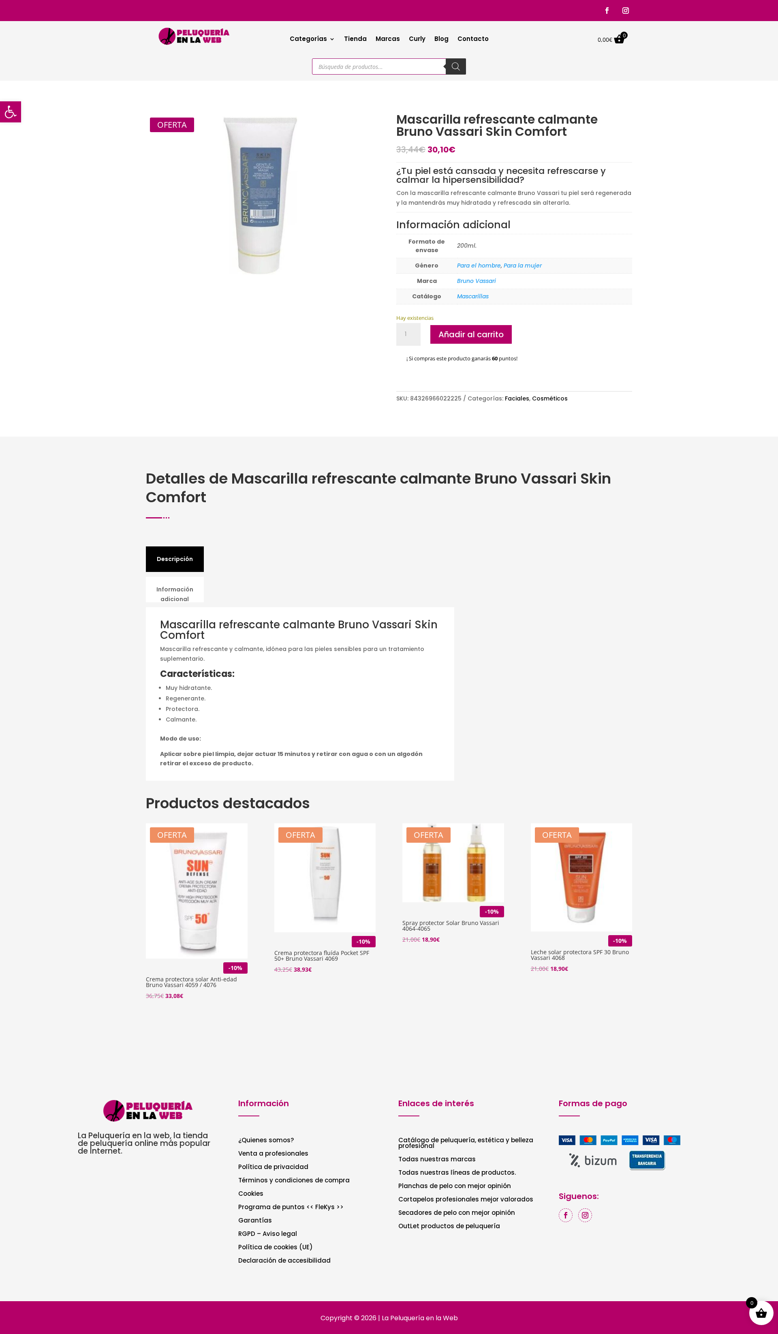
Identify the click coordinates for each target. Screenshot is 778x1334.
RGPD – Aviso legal (267, 1234)
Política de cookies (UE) (275, 1247)
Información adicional (174, 594)
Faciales (517, 398)
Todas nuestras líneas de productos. (457, 1173)
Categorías (308, 39)
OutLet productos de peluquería (449, 1226)
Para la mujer (523, 265)
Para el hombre (479, 265)
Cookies (250, 1194)
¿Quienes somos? (266, 1140)
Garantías (255, 1221)
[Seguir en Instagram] (625, 10)
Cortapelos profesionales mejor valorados (465, 1200)
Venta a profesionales (273, 1154)
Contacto (473, 39)
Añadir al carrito (471, 334)
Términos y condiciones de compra (294, 1181)
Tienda (355, 39)
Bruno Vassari (476, 281)
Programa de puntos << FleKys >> (291, 1207)
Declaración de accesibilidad (284, 1261)
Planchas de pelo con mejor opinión (454, 1186)
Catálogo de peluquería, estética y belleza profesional (465, 1143)
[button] (10, 111)
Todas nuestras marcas (437, 1159)
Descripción (175, 559)
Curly (417, 39)
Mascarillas (473, 296)
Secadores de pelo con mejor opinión (456, 1213)
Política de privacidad (273, 1167)
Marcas (388, 39)
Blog (441, 39)
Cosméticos (550, 398)
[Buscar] (456, 66)
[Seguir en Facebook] (607, 10)
